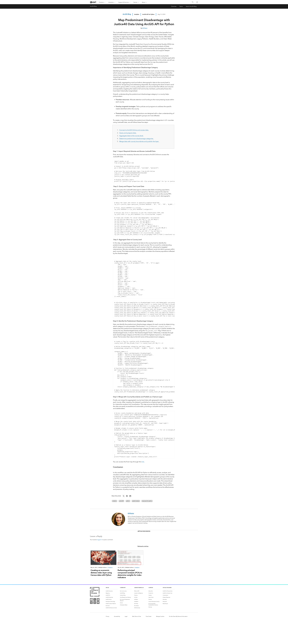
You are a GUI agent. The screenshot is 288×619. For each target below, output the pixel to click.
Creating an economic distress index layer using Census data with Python (101, 572)
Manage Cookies (160, 616)
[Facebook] (91, 599)
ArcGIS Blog (93, 6)
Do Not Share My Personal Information (178, 616)
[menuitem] (112, 591)
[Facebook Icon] (126, 496)
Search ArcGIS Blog (191, 6)
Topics (181, 6)
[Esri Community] (91, 602)
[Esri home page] (93, 2)
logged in (99, 539)
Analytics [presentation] (110, 567)
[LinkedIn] (98, 599)
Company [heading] (150, 587)
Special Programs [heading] (167, 587)
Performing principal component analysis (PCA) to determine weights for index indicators (130, 574)
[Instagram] (94, 602)
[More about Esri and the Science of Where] (94, 592)
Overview (173, 6)
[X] (94, 599)
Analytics (136, 14)
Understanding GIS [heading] (139, 587)
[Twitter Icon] (123, 496)
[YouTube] (98, 602)
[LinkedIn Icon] (130, 496)
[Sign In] (197, 2)
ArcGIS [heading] (107, 587)
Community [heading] (123, 587)
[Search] (193, 2)
